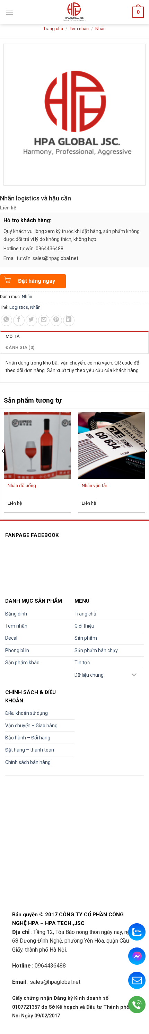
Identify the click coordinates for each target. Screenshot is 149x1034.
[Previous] (3, 465)
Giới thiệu (84, 626)
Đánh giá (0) (20, 347)
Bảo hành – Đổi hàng (27, 737)
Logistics (18, 307)
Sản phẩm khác (22, 662)
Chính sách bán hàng (28, 762)
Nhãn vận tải (94, 485)
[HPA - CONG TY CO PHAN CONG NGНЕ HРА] (74, 12)
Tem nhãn (79, 28)
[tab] (74, 336)
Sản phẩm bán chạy (96, 650)
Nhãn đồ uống (22, 485)
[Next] (145, 465)
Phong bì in (17, 650)
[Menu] (9, 11)
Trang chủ (53, 28)
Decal (11, 638)
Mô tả (12, 336)
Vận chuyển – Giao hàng (31, 725)
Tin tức (82, 662)
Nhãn (100, 28)
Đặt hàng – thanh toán (29, 750)
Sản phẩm (85, 638)
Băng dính (16, 614)
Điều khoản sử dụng (26, 713)
